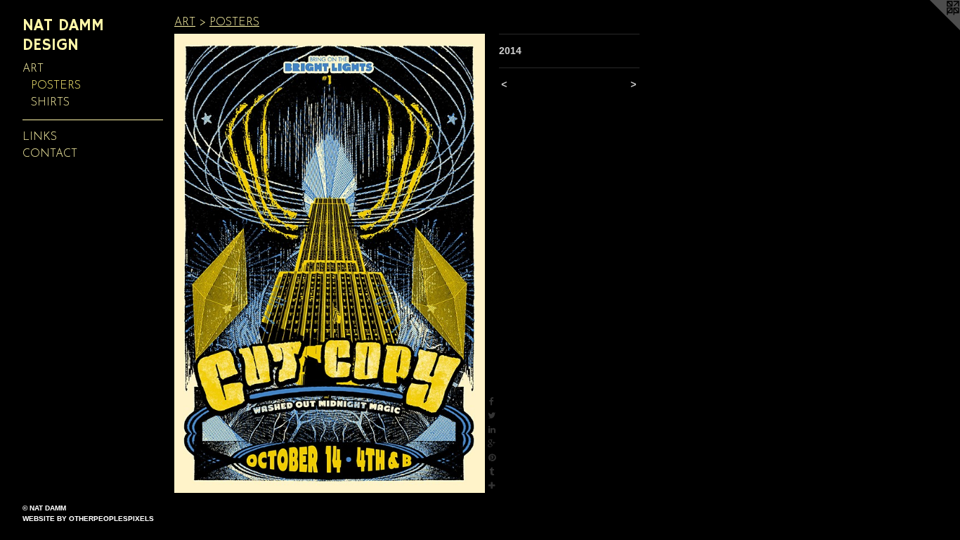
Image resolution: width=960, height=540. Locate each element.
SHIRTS (50, 102)
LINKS (39, 137)
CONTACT (49, 154)
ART (33, 69)
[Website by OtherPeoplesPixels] (932, 28)
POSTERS (56, 85)
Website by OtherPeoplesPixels (88, 518)
